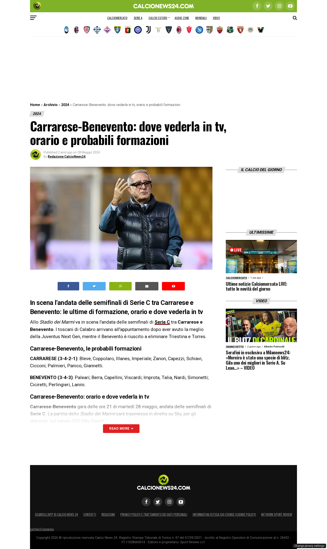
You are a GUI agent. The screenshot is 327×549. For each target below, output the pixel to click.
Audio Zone (182, 17)
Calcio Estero (158, 17)
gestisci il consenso (42, 529)
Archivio (51, 105)
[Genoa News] (128, 30)
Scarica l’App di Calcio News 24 (56, 514)
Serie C (162, 322)
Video (216, 17)
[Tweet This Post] (94, 286)
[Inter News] (138, 30)
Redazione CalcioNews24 (66, 156)
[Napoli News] (199, 30)
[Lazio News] (158, 30)
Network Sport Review (276, 514)
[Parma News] (209, 30)
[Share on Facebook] (69, 286)
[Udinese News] (250, 30)
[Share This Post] (120, 286)
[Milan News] (179, 30)
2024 (65, 105)
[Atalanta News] (66, 30)
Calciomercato (117, 17)
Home (35, 105)
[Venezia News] (261, 30)
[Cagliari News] (87, 30)
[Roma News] (220, 30)
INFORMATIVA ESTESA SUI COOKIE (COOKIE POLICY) (224, 514)
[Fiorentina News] (107, 30)
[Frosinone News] (117, 30)
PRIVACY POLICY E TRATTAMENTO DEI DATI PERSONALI (153, 514)
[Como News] (97, 30)
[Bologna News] (76, 30)
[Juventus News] (148, 30)
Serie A (138, 17)
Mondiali (201, 17)
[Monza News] (189, 30)
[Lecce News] (169, 30)
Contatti (89, 514)
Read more (119, 429)
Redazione (108, 514)
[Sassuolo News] (230, 30)
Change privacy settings (309, 545)
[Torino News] (240, 30)
